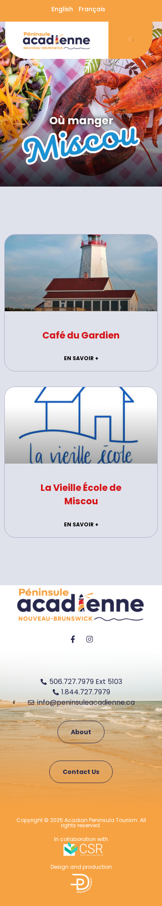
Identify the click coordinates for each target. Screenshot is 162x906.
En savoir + (81, 358)
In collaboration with (81, 839)
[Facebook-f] (72, 639)
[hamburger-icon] (130, 40)
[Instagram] (89, 639)
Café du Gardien (81, 335)
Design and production (81, 867)
